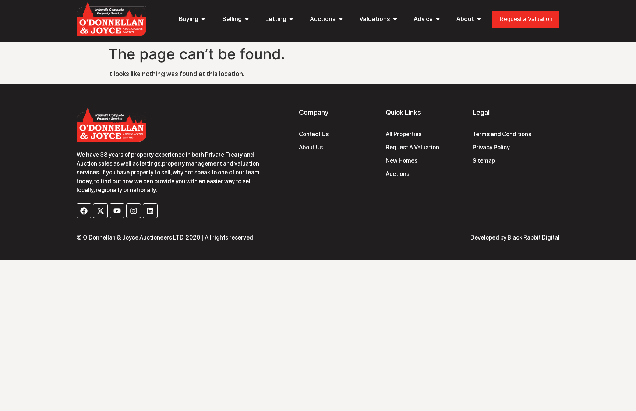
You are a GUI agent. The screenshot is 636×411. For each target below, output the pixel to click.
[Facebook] (84, 210)
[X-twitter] (100, 210)
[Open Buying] (203, 19)
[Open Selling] (247, 19)
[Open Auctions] (341, 19)
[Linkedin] (150, 210)
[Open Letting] (291, 19)
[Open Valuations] (395, 19)
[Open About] (479, 19)
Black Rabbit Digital (533, 237)
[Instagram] (133, 210)
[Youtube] (117, 210)
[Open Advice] (438, 19)
